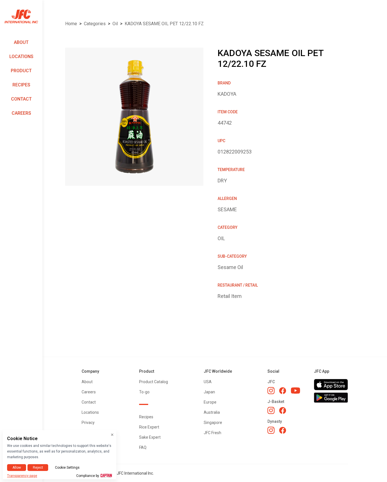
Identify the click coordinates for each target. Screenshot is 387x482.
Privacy (88, 422)
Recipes (21, 85)
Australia (212, 412)
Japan (209, 392)
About (21, 42)
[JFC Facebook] (282, 390)
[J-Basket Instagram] (271, 410)
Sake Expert (150, 437)
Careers (21, 113)
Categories (95, 23)
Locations (21, 56)
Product (21, 70)
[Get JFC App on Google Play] (331, 398)
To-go (144, 392)
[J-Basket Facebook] (282, 410)
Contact (21, 99)
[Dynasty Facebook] (282, 430)
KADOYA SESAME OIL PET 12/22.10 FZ (164, 23)
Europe (210, 402)
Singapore (213, 422)
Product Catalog (153, 381)
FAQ (142, 447)
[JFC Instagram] (271, 390)
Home (71, 23)
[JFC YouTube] (295, 390)
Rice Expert (149, 427)
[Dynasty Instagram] (271, 430)
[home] (21, 16)
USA (208, 381)
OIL (115, 23)
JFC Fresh (212, 432)
